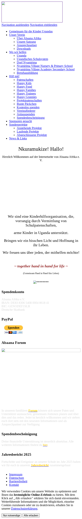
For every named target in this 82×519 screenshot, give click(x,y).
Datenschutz (16, 477)
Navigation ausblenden (15, 24)
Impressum (15, 474)
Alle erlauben (31, 515)
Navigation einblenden (43, 24)
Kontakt (14, 484)
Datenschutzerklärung (24, 508)
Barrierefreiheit (18, 481)
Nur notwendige (11, 515)
